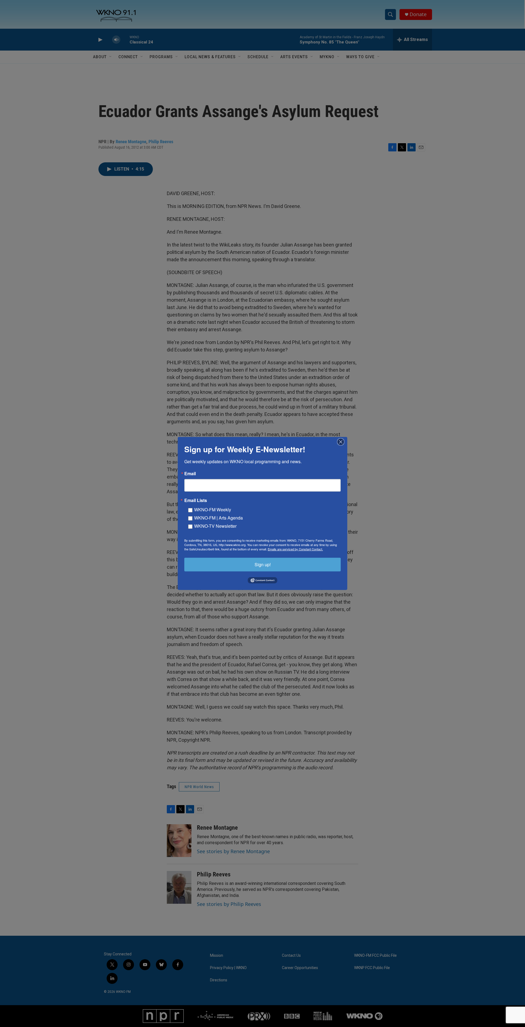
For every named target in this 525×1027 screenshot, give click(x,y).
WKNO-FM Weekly (212, 509)
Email (190, 473)
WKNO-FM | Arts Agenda (218, 518)
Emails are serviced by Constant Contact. (295, 549)
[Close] (342, 442)
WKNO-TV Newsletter (215, 526)
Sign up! (263, 564)
